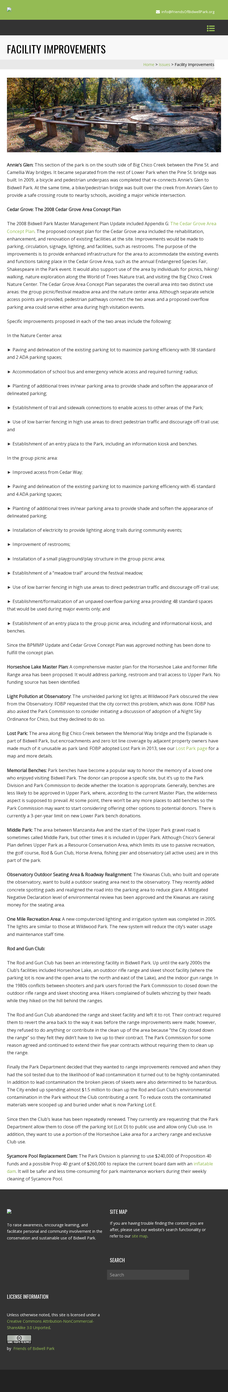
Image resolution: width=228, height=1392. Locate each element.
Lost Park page (191, 748)
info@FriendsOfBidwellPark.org (188, 11)
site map (139, 1236)
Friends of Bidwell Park (33, 1348)
